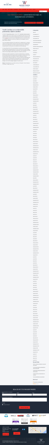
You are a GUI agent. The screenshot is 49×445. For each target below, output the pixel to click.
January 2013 (35, 317)
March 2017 (34, 216)
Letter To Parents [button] (40, 22)
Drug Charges (35, 38)
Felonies (34, 50)
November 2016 (35, 224)
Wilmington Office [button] (6, 434)
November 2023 (35, 111)
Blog (28, 9)
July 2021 (34, 155)
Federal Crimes (35, 48)
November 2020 (35, 171)
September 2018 (35, 192)
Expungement (35, 44)
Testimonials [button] (15, 9)
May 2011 (34, 358)
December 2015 (35, 246)
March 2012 (34, 337)
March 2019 (34, 188)
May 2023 (34, 117)
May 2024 (34, 105)
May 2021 (34, 159)
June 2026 (34, 78)
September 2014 (35, 277)
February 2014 (35, 291)
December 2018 (35, 190)
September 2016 (35, 228)
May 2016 (34, 236)
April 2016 (34, 238)
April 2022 (34, 137)
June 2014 (34, 283)
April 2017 (34, 214)
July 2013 (34, 305)
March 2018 (34, 196)
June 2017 (34, 210)
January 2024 (35, 109)
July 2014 (34, 281)
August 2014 (35, 279)
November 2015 (35, 248)
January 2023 (35, 121)
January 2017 (35, 220)
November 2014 (35, 273)
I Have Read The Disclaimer (6, 404)
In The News (24, 9)
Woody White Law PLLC (10, 34)
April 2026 (34, 80)
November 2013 (35, 297)
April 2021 (34, 161)
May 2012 (34, 333)
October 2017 (35, 204)
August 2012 (35, 327)
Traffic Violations (35, 64)
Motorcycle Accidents (36, 56)
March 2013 (34, 313)
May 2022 (34, 135)
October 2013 (35, 299)
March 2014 (34, 289)
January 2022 (35, 143)
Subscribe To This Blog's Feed (38, 382)
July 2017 (34, 208)
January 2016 (35, 244)
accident (6, 37)
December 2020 (35, 169)
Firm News (34, 52)
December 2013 (35, 295)
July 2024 (34, 103)
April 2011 (34, 360)
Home (3, 9)
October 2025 (35, 86)
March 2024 (34, 107)
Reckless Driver (35, 60)
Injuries (34, 54)
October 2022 (35, 125)
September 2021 (35, 151)
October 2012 (35, 323)
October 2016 (35, 226)
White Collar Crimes (36, 72)
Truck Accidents (35, 66)
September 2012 (35, 325)
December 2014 (35, 271)
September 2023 (35, 113)
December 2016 (35, 222)
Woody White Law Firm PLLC (9, 440)
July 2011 (34, 354)
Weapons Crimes (35, 70)
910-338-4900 (7, 5)
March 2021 (34, 163)
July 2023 (34, 115)
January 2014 (35, 293)
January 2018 (35, 198)
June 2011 (34, 356)
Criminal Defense (35, 36)
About (6, 9)
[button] (48, 439)
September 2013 (35, 301)
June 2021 (34, 157)
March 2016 (34, 240)
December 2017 (35, 200)
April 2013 (34, 311)
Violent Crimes (35, 68)
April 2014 (34, 287)
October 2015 (35, 250)
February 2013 (35, 315)
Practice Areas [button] (10, 9)
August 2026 (35, 76)
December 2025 (35, 84)
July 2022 (34, 131)
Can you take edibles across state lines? (38, 376)
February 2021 (35, 165)
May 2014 (34, 285)
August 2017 (35, 206)
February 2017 (35, 218)
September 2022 (35, 127)
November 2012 (35, 321)
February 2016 (35, 242)
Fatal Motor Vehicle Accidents (25, 34)
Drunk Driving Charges (36, 42)
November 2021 (35, 147)
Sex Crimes (34, 62)
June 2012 (34, 331)
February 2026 (35, 82)
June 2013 (34, 307)
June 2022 (34, 133)
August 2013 (35, 303)
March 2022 (34, 139)
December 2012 (35, 319)
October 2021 (35, 149)
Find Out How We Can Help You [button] (30, 22)
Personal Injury (35, 58)
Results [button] (30, 9)
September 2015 (35, 252)
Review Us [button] (16, 433)
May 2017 (34, 212)
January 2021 (35, 167)
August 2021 (35, 153)
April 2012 (34, 335)
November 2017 (35, 202)
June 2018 (34, 194)
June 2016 (34, 234)
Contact (34, 9)
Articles (20, 9)
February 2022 (35, 141)
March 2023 (34, 119)
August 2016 (35, 230)
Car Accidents (35, 34)
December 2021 (35, 145)
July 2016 (34, 232)
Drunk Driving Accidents (36, 40)
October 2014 (35, 275)
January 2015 (35, 269)
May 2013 (34, 309)
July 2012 (34, 329)
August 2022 (35, 129)
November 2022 (35, 123)
